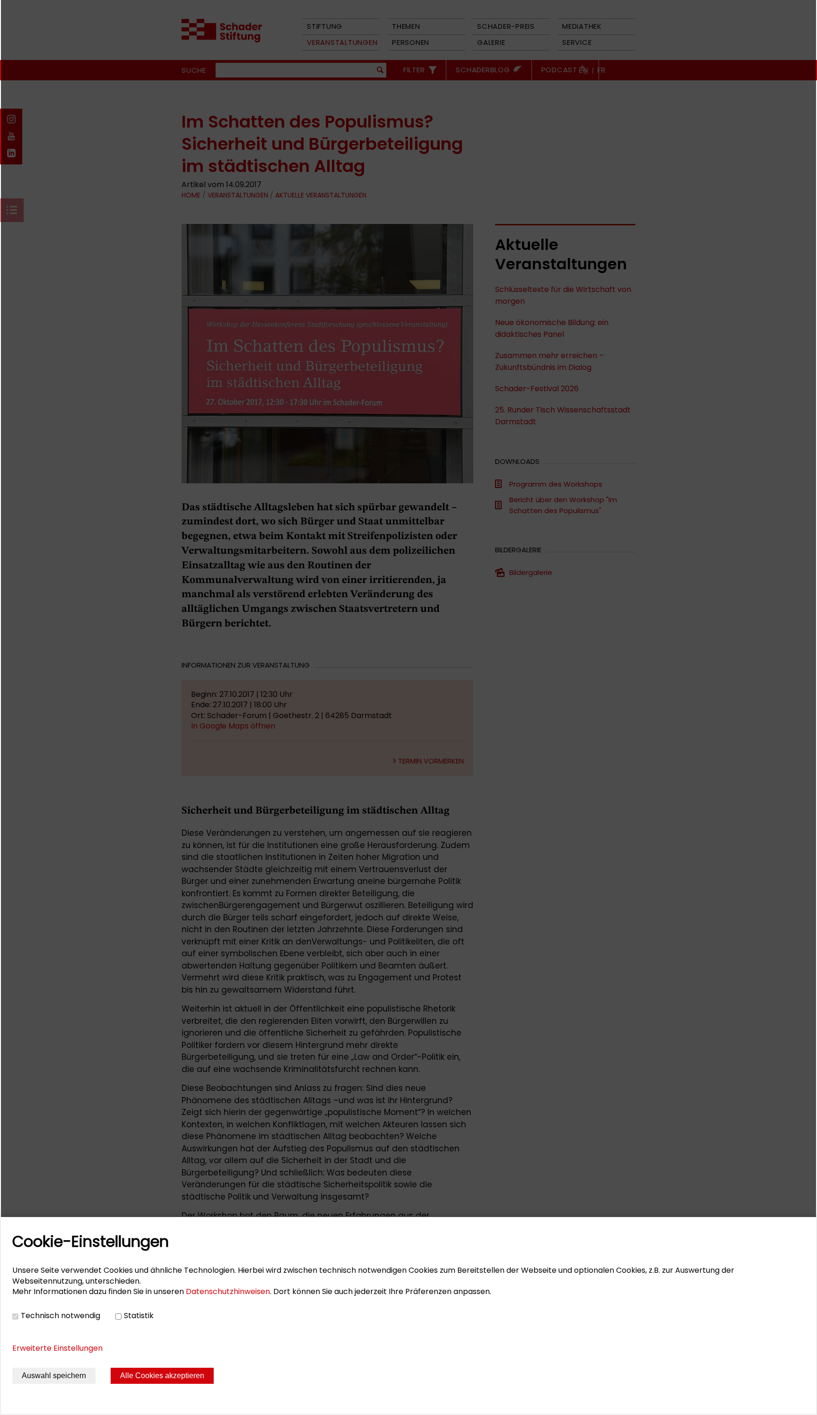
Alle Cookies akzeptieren (162, 1376)
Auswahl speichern (54, 1376)
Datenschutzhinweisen (228, 1291)
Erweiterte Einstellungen (57, 1348)
